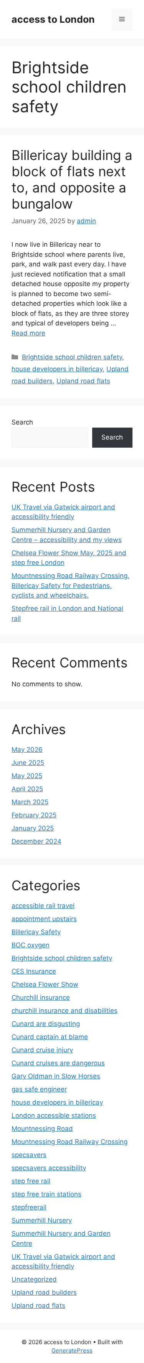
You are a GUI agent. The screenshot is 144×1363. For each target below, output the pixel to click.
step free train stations (46, 1194)
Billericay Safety (36, 932)
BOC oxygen (31, 945)
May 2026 (27, 749)
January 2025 (33, 828)
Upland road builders (44, 1292)
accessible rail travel (43, 906)
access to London (53, 19)
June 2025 (28, 763)
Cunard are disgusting (46, 1024)
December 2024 (36, 841)
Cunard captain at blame (50, 1037)
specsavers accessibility (49, 1168)
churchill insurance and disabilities (65, 1010)
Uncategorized (34, 1279)
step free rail (31, 1181)
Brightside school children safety (72, 357)
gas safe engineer (39, 1089)
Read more (28, 333)
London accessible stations (54, 1115)
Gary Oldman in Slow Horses (56, 1076)
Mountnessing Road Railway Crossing (69, 1142)
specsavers (29, 1155)
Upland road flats (83, 381)
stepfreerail (29, 1207)
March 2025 (30, 802)
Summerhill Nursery (42, 1220)
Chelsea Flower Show (45, 984)
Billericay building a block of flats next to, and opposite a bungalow (72, 179)
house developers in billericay (57, 369)
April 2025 (27, 789)
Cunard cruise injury (42, 1050)
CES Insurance (34, 971)
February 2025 (34, 815)
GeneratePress (72, 1350)
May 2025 (27, 776)
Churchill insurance (41, 997)
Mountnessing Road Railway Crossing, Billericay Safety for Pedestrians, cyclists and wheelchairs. (70, 585)
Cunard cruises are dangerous (58, 1063)
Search (22, 422)
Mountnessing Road (42, 1128)
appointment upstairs (44, 919)
